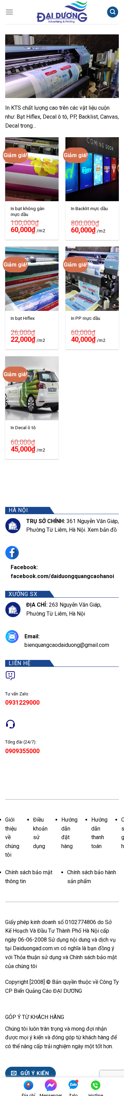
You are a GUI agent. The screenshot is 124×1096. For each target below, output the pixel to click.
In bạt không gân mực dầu (27, 211)
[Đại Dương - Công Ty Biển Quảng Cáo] (62, 11)
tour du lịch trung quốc (31, 1055)
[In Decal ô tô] (32, 388)
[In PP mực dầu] (92, 279)
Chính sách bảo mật (93, 957)
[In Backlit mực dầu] (92, 169)
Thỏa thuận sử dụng (37, 957)
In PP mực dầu (85, 318)
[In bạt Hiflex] (32, 279)
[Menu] (9, 11)
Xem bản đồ (102, 530)
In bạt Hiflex (23, 318)
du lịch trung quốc (59, 966)
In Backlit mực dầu (89, 208)
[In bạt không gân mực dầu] (32, 169)
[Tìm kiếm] (112, 12)
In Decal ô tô (23, 427)
